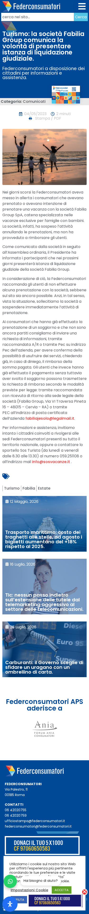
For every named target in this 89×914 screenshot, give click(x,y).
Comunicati (34, 101)
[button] (82, 6)
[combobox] (37, 17)
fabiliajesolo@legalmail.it (49, 418)
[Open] (10, 904)
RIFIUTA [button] (19, 899)
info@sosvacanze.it (51, 461)
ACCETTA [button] (62, 890)
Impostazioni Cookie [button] (29, 890)
